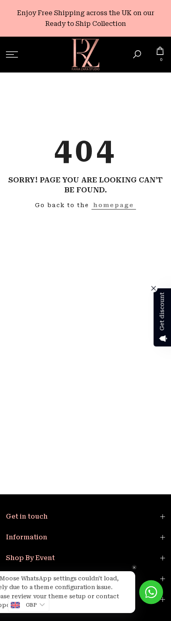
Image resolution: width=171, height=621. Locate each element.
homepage (113, 205)
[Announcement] (85, 18)
